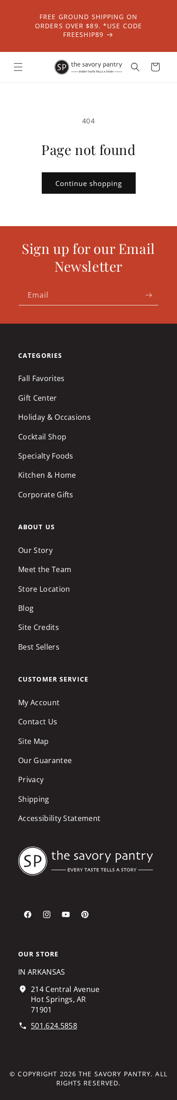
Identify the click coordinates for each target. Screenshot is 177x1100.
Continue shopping (88, 183)
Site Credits (38, 627)
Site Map (33, 741)
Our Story (35, 550)
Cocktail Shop (42, 437)
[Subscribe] (148, 295)
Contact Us (37, 722)
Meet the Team (44, 569)
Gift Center (37, 398)
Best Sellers (38, 647)
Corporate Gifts (46, 495)
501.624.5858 (54, 1026)
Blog (26, 608)
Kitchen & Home (47, 475)
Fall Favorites (41, 378)
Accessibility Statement (59, 818)
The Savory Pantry (115, 1073)
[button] (18, 67)
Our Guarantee (45, 760)
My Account (38, 702)
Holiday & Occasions (54, 417)
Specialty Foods (46, 456)
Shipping (33, 799)
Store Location (44, 589)
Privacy (31, 780)
